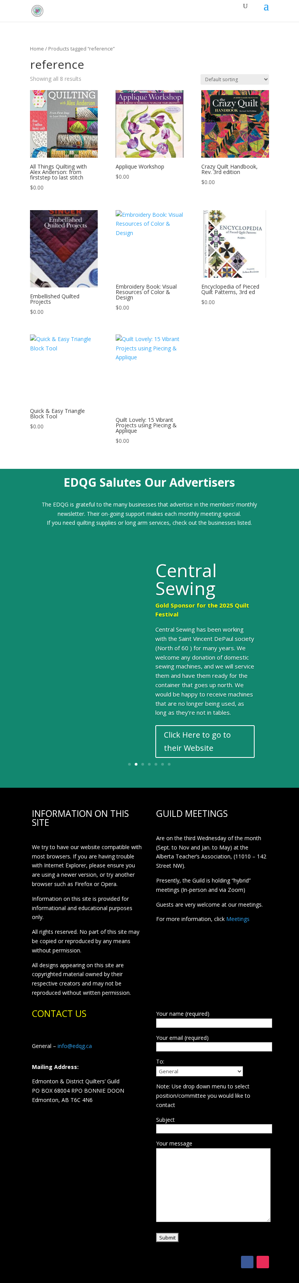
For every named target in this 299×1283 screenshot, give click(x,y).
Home (37, 48)
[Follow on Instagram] (263, 1262)
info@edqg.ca (75, 1046)
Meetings (238, 919)
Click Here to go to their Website (197, 741)
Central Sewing (186, 579)
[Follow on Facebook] (247, 1262)
